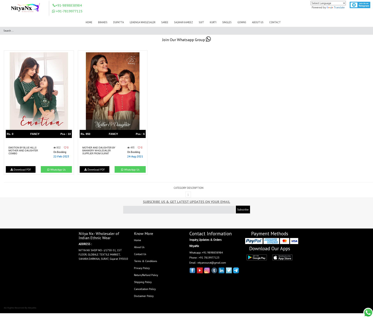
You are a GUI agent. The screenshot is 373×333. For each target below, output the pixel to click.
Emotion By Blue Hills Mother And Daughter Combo (23, 150)
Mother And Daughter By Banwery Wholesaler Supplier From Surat (98, 150)
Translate (339, 7)
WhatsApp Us (58, 169)
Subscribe (243, 209)
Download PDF (22, 169)
